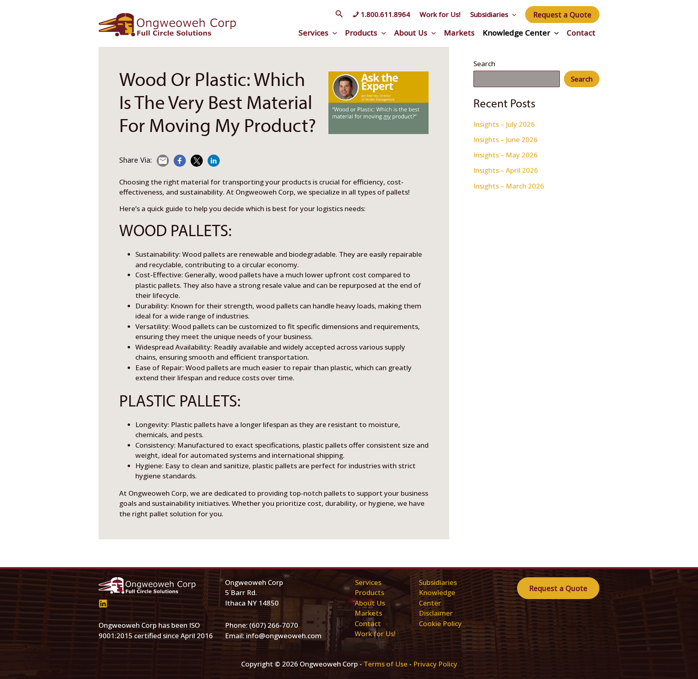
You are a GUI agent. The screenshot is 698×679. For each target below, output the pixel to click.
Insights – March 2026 (508, 186)
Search (484, 63)
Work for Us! (440, 14)
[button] (339, 14)
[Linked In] (103, 603)
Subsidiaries (489, 14)
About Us (410, 32)
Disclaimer (436, 613)
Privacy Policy (435, 664)
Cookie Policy (440, 623)
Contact (581, 32)
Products (361, 32)
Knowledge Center (516, 32)
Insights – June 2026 (505, 139)
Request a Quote (558, 588)
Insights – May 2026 (505, 154)
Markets (459, 32)
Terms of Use (386, 664)
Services (313, 32)
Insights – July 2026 (504, 124)
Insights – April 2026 (505, 170)
